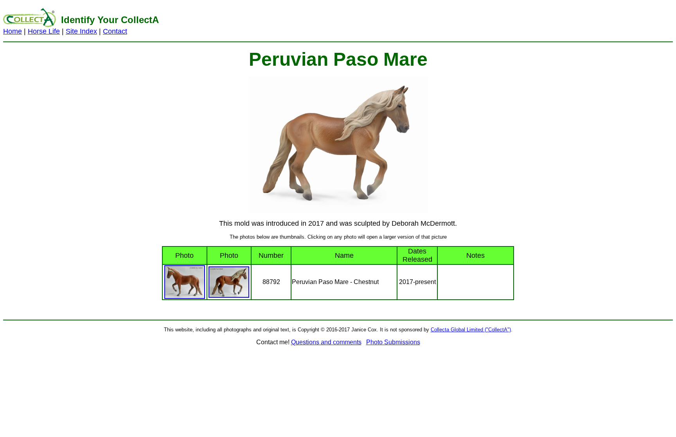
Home (12, 31)
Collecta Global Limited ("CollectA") (471, 330)
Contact (115, 31)
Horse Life (44, 31)
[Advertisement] (450, 20)
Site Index (81, 31)
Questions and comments (326, 342)
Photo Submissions (393, 342)
